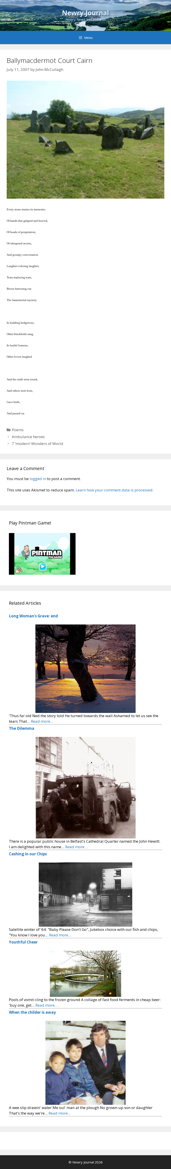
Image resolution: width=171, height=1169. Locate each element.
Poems (18, 429)
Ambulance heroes (28, 436)
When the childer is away (32, 1012)
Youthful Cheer (23, 942)
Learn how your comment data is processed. (114, 490)
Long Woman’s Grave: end (33, 615)
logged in (38, 478)
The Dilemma (21, 728)
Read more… (42, 721)
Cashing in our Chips (28, 853)
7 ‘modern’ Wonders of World (37, 443)
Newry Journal (85, 12)
